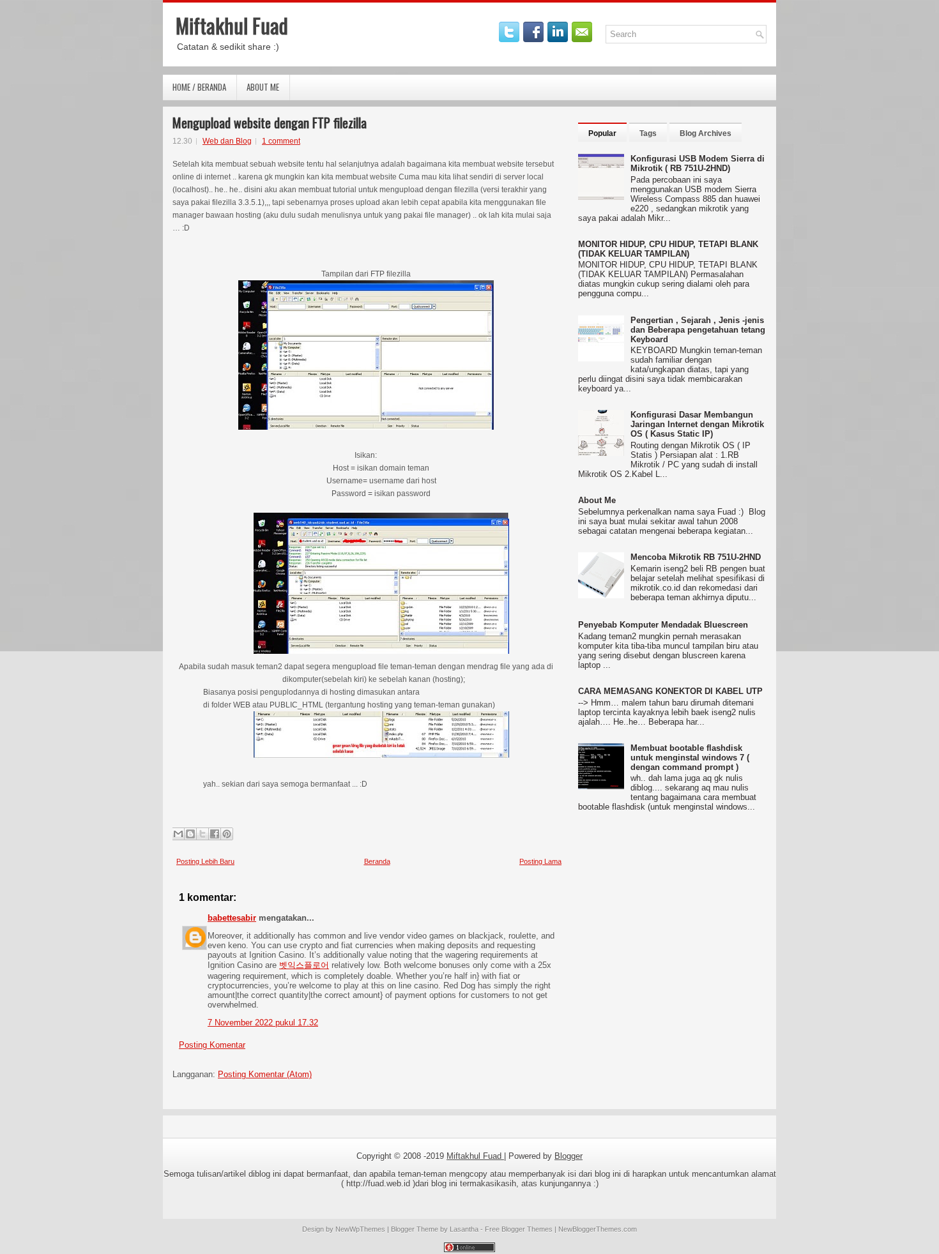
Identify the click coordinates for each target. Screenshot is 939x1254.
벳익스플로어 (304, 965)
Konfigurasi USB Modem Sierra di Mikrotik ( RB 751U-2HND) (697, 163)
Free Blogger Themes (519, 1229)
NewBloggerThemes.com (597, 1229)
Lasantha (464, 1229)
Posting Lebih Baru (205, 861)
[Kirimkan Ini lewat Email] (178, 833)
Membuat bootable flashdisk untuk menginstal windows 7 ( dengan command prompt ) (689, 757)
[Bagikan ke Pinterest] (226, 833)
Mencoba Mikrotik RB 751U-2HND (695, 557)
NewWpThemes (360, 1229)
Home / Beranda (199, 86)
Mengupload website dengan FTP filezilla (269, 122)
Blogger (568, 1156)
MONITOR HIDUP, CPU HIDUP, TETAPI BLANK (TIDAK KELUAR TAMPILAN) (668, 249)
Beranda (377, 861)
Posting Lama (540, 861)
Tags (648, 133)
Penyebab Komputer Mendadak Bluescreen (663, 625)
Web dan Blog (227, 141)
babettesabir (232, 918)
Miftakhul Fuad (232, 25)
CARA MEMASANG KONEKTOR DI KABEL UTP (670, 691)
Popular (602, 133)
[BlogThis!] (190, 833)
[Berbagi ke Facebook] (214, 833)
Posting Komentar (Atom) (265, 1074)
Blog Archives (705, 133)
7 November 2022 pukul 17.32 (263, 1022)
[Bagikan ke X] (202, 833)
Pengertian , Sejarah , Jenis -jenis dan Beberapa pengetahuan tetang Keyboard (697, 329)
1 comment (281, 141)
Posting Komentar (212, 1045)
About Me (263, 86)
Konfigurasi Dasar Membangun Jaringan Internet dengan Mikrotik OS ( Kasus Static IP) (697, 424)
